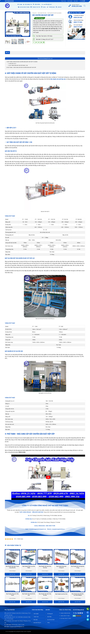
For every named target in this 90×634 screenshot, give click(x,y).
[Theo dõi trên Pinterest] (78, 613)
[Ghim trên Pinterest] (41, 42)
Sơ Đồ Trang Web (27, 631)
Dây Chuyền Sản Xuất (42, 12)
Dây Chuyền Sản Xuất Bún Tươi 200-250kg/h (78, 594)
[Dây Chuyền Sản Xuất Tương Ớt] (61, 557)
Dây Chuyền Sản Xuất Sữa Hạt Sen (45, 567)
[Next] (28, 24)
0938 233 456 (78, 17)
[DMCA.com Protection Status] (77, 615)
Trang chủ (34, 12)
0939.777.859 (52, 525)
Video (48, 622)
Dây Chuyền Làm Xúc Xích (61, 594)
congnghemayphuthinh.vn (58, 529)
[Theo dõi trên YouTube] (84, 1)
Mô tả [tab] (7, 52)
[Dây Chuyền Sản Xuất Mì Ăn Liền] (28, 584)
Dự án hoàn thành (50, 619)
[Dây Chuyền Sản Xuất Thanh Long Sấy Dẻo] (12, 557)
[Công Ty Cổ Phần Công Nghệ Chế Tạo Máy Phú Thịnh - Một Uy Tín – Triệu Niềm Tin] (7, 6)
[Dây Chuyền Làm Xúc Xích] (61, 584)
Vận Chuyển (69, 1)
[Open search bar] (84, 6)
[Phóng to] (7, 33)
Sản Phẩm (49, 616)
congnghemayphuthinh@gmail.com (37, 529)
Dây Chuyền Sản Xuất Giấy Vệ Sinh (45, 594)
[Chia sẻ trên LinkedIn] (44, 42)
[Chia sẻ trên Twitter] (36, 42)
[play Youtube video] (48, 477)
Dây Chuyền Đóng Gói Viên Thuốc (12, 594)
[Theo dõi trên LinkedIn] (80, 613)
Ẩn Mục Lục (49, 58)
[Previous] (7, 24)
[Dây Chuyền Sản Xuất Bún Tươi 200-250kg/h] (77, 584)
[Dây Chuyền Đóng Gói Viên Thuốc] (12, 584)
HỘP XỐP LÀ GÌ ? (12, 63)
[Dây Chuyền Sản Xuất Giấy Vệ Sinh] (45, 584)
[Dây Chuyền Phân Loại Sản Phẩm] (28, 557)
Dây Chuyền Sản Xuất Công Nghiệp (54, 12)
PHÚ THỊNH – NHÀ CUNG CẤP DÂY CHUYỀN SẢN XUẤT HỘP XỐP (21, 67)
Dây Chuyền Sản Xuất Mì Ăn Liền (28, 594)
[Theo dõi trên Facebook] (80, 1)
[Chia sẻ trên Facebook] (33, 42)
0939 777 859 (78, 22)
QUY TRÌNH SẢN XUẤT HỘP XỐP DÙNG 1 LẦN (18, 65)
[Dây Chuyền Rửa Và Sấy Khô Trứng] (77, 557)
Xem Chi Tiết (12, 574)
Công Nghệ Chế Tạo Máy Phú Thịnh (16, 631)
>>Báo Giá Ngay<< (39, 18)
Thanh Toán (63, 1)
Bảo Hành (76, 1)
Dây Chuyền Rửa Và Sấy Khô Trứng (77, 567)
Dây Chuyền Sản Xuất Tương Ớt (61, 567)
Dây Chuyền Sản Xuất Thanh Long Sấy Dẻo (12, 567)
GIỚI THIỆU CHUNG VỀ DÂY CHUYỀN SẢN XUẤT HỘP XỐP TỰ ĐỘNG (21, 61)
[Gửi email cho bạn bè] (39, 42)
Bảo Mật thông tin (37, 622)
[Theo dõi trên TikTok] (81, 1)
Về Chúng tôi (50, 613)
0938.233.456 (42, 525)
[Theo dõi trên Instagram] (75, 613)
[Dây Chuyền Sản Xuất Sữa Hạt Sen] (45, 557)
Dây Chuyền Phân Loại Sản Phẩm (28, 567)
